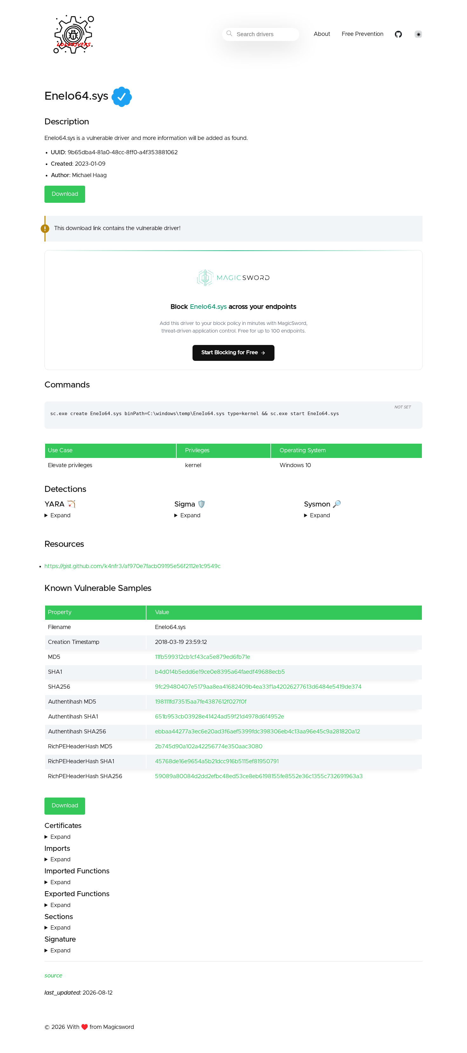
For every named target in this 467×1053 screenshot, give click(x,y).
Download (65, 194)
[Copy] (393, 395)
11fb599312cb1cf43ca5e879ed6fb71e (202, 657)
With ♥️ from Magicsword (100, 1027)
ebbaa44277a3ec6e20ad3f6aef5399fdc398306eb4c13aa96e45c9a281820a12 (257, 732)
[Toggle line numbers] (405, 395)
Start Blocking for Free (229, 352)
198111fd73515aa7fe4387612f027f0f (201, 702)
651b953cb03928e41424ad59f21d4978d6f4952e (219, 717)
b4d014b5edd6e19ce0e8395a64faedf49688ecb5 (220, 672)
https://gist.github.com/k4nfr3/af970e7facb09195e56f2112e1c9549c (132, 566)
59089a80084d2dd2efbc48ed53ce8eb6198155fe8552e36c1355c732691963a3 (259, 776)
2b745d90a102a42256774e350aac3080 (208, 747)
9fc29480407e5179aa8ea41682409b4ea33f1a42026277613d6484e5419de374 (258, 687)
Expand (61, 516)
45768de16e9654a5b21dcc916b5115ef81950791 (217, 762)
